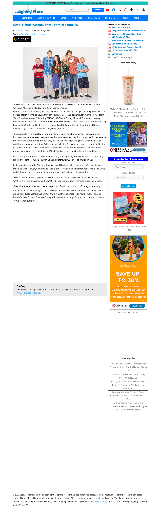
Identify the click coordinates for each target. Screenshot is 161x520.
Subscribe (98, 10)
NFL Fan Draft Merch (122, 37)
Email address (128, 172)
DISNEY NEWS (115, 54)
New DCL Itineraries (121, 27)
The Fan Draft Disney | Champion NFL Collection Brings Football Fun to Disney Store (128, 367)
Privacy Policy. (100, 501)
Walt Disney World (46, 18)
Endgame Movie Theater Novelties (129, 30)
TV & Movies (94, 18)
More (136, 18)
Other (63, 18)
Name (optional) (128, 162)
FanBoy (19, 30)
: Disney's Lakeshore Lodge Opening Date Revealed (80, 3)
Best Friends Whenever (25, 34)
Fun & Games (111, 18)
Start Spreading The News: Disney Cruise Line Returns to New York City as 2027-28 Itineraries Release (128, 406)
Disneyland (27, 18)
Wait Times (77, 18)
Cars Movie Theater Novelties (126, 34)
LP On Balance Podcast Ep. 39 (126, 47)
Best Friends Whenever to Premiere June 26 (45, 25)
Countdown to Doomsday (124, 43)
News (126, 18)
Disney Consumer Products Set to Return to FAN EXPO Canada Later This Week (128, 395)
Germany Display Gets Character (128, 40)
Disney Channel (39, 34)
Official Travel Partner (128, 312)
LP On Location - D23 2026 (124, 50)
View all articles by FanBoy (28, 292)
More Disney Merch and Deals (128, 116)
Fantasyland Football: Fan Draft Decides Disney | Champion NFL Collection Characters (128, 385)
